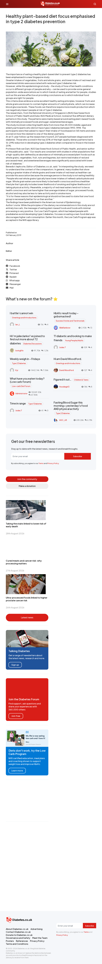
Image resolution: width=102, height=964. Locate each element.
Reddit (13, 276)
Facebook (15, 265)
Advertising (36, 929)
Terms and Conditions (17, 943)
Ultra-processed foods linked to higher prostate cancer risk (26, 599)
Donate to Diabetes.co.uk (19, 935)
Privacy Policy (53, 463)
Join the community (27, 479)
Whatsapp (14, 280)
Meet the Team (39, 937)
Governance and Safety (18, 937)
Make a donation (27, 486)
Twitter (13, 269)
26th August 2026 (15, 607)
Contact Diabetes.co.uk (18, 932)
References (22, 941)
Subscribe (77, 456)
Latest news (27, 617)
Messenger (15, 284)
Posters (10, 941)
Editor (9, 251)
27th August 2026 (15, 570)
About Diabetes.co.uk (17, 929)
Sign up (15, 664)
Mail (12, 287)
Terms (41, 463)
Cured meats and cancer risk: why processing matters (24, 562)
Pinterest (14, 273)
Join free (15, 716)
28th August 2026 (15, 533)
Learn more (17, 770)
